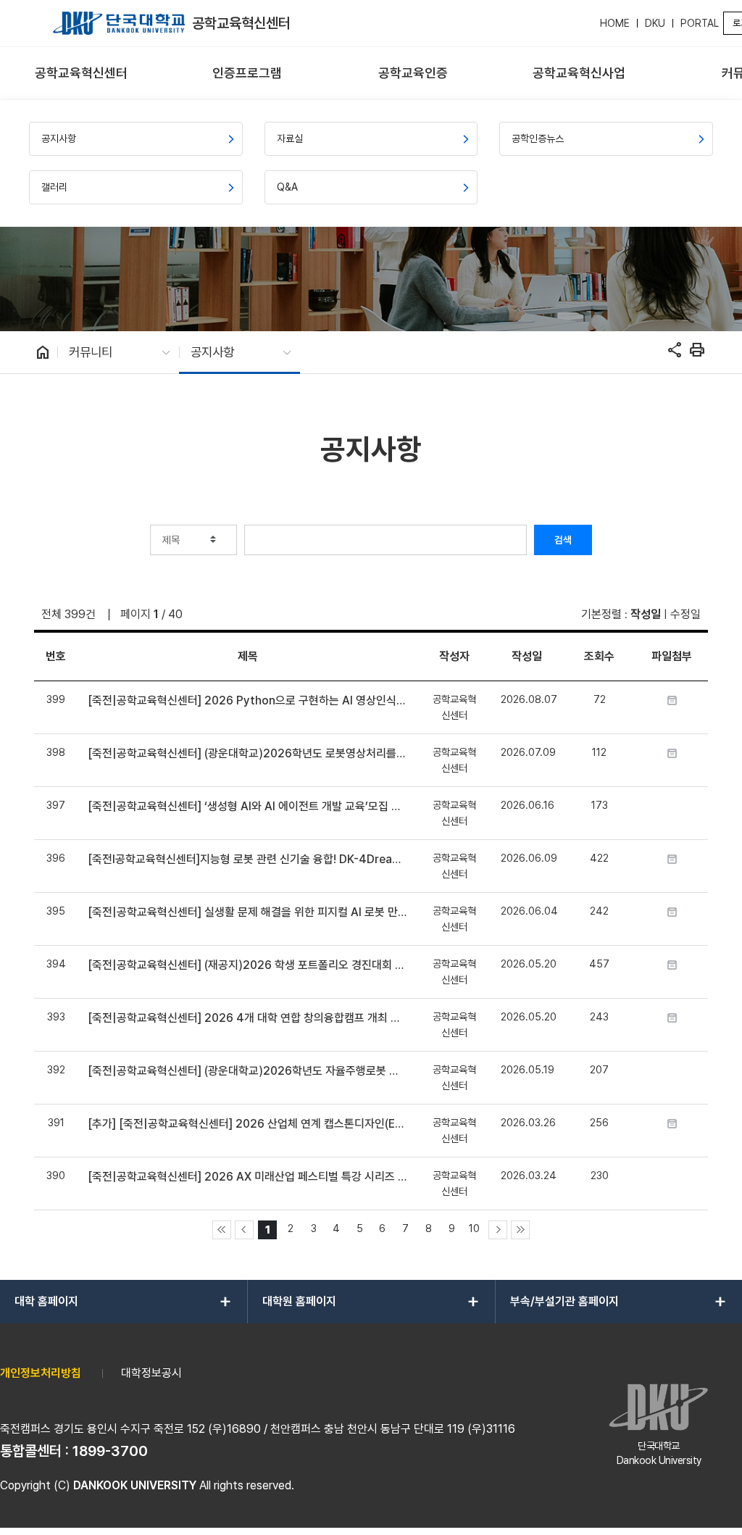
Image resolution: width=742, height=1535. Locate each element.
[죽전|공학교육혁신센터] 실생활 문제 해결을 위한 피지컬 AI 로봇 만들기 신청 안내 (247, 912)
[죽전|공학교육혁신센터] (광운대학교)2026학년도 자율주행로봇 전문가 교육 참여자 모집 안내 (247, 1071)
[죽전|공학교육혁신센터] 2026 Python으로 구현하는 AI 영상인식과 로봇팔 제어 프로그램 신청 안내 (247, 700)
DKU (655, 23)
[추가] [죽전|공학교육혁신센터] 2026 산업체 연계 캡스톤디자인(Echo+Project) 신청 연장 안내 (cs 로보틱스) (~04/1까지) (247, 1124)
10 (474, 1228)
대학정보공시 (151, 1373)
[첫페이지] (221, 1229)
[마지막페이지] (520, 1229)
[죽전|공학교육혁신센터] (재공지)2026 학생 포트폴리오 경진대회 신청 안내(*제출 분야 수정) (247, 965)
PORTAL (699, 23)
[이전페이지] (244, 1229)
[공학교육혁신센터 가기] (119, 23)
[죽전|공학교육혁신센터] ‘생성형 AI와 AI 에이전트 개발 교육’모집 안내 (247, 806)
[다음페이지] (497, 1229)
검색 (563, 540)
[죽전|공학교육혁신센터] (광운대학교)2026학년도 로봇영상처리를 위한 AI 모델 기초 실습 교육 (247, 753)
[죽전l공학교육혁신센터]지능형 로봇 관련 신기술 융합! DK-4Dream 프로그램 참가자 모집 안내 (247, 859)
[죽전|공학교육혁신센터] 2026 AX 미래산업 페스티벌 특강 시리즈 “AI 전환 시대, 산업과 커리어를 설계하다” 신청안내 (247, 1177)
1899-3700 (110, 1451)
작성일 (645, 614)
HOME (615, 23)
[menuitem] (81, 73)
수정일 (685, 614)
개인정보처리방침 (40, 1373)
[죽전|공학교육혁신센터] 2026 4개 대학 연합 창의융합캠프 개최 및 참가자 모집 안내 (247, 1018)
